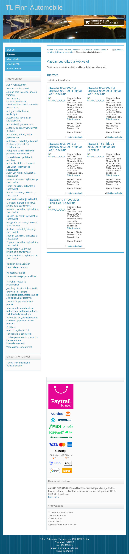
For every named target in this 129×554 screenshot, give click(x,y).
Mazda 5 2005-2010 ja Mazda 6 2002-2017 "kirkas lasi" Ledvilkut (65, 146)
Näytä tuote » (73, 119)
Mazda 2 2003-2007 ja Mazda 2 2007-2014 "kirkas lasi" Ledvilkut (65, 90)
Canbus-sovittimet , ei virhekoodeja (17, 145)
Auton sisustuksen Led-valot (20, 163)
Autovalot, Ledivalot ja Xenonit (67, 50)
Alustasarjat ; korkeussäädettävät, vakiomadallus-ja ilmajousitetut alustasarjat (22, 103)
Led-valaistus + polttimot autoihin (94, 50)
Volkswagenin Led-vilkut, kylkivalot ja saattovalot (18, 250)
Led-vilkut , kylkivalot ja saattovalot (60, 52)
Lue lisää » (53, 496)
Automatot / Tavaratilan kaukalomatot (18, 119)
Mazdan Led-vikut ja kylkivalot (21, 199)
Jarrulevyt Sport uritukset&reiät (22, 288)
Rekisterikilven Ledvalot (18, 263)
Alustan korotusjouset (17, 88)
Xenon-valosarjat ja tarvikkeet (21, 276)
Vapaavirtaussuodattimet (19, 346)
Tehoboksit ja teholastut (18, 333)
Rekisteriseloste (14, 365)
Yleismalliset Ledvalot (17, 267)
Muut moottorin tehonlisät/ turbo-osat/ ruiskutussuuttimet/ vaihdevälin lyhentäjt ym (22, 311)
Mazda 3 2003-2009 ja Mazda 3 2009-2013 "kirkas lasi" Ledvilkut (104, 90)
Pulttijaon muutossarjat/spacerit (17, 329)
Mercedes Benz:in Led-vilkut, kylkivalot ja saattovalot (21, 204)
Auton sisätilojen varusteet (20, 124)
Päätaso (50, 50)
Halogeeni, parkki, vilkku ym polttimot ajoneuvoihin (20, 152)
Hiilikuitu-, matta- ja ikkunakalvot (16, 283)
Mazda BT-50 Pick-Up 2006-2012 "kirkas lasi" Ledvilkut (101, 146)
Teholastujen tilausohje (18, 362)
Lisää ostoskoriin (75, 137)
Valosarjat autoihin (15, 272)
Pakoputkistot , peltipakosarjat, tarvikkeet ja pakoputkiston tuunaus (22, 320)
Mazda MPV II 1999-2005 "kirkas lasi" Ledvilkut (64, 201)
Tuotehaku (119, 50)
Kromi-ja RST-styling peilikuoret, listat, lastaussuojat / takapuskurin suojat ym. (22, 294)
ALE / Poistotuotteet (16, 84)
